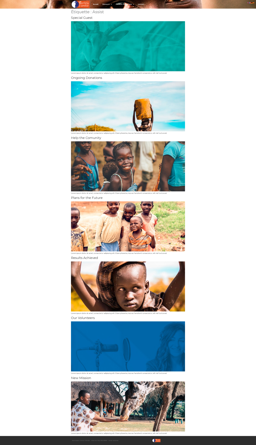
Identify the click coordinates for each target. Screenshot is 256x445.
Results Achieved (84, 258)
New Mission (81, 378)
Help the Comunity (86, 138)
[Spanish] (253, 3)
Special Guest (82, 18)
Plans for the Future (87, 198)
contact (141, 4)
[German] (252, 3)
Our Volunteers (83, 318)
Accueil (95, 4)
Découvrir (106, 4)
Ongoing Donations (86, 78)
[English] (248, 3)
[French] (250, 3)
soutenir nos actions (124, 4)
